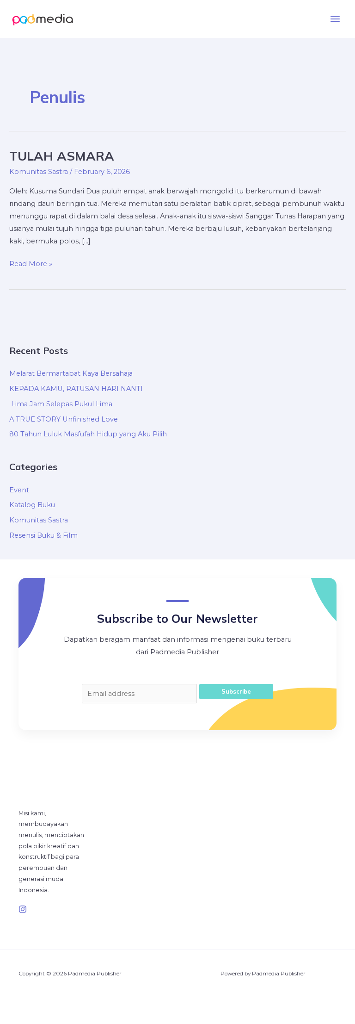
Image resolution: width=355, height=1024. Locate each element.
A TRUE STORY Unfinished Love (63, 419)
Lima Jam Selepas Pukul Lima (60, 404)
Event (19, 490)
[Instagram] (22, 909)
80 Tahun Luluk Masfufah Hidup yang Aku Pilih (88, 434)
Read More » (30, 263)
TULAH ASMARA (61, 156)
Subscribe (236, 691)
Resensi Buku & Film (43, 535)
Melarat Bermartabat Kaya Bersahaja (71, 373)
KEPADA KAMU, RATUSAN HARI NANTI (76, 389)
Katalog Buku (32, 505)
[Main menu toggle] (335, 19)
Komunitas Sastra (38, 172)
